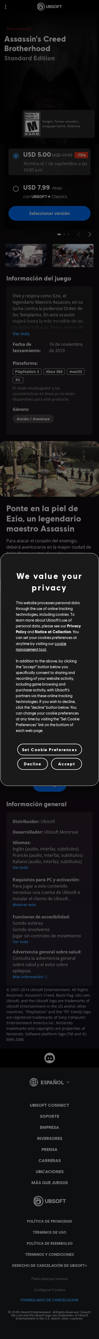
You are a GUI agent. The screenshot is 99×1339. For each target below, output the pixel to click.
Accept (66, 763)
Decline (32, 763)
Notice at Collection (53, 631)
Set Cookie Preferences (49, 749)
